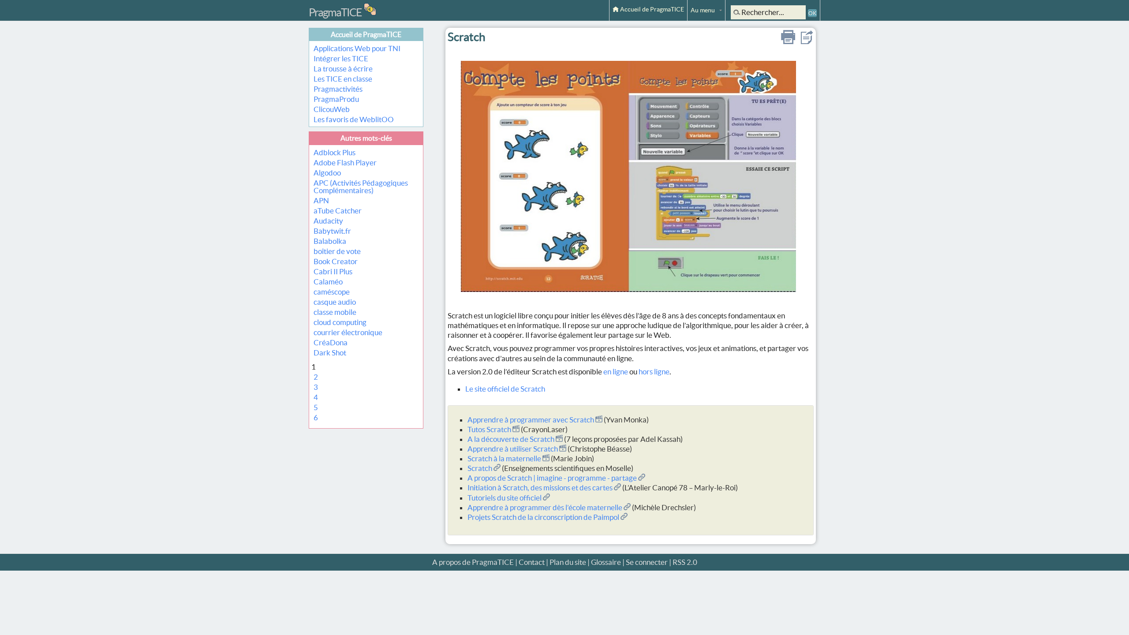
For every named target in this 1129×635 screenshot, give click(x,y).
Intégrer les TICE (341, 58)
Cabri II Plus (333, 271)
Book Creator (336, 261)
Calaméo (328, 281)
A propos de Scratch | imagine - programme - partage (552, 478)
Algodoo (327, 172)
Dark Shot (330, 352)
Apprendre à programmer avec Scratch (531, 419)
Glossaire (606, 562)
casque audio (335, 302)
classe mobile (335, 312)
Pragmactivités (338, 89)
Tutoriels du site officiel (505, 497)
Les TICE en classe (343, 79)
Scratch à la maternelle (504, 458)
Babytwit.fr (332, 231)
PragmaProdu (336, 99)
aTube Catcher (338, 210)
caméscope (332, 292)
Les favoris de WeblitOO (354, 119)
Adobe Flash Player (345, 162)
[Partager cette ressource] (807, 41)
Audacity (328, 221)
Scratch (480, 468)
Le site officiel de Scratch (505, 389)
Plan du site (568, 562)
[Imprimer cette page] (788, 41)
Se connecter (647, 562)
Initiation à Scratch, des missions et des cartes (540, 487)
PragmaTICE (335, 12)
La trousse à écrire (343, 68)
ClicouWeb (332, 109)
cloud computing (340, 322)
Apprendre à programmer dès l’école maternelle (545, 507)
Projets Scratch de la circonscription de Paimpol (544, 517)
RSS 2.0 (685, 562)
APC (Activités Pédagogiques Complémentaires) (361, 186)
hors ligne (654, 371)
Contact (532, 562)
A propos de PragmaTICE (473, 562)
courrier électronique (348, 332)
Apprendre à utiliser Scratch (513, 448)
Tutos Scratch (489, 429)
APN (321, 200)
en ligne (615, 371)
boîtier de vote (337, 251)
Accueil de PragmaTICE (651, 9)
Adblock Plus (334, 152)
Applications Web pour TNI (357, 48)
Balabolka (330, 241)
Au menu (703, 10)
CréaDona (331, 342)
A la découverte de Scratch (511, 439)
